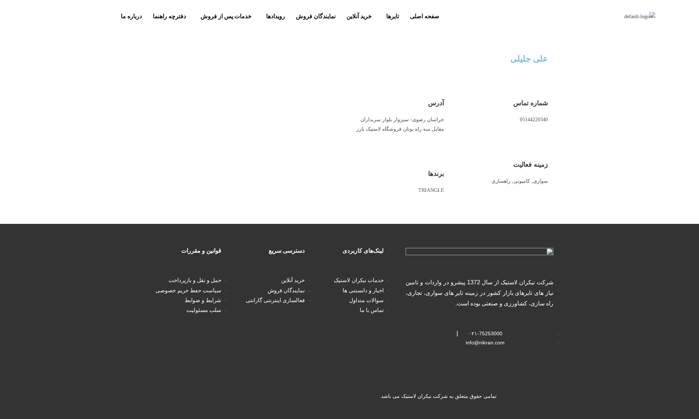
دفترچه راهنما (169, 16)
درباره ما (131, 16)
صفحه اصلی (424, 16)
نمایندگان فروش (316, 16)
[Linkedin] (238, 396)
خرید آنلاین (359, 16)
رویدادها (275, 16)
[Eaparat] (192, 396)
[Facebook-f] (261, 396)
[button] (390, 16)
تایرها (392, 16)
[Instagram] (306, 396)
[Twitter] (215, 396)
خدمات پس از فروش (226, 16)
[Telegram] (284, 396)
